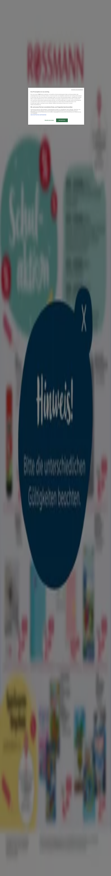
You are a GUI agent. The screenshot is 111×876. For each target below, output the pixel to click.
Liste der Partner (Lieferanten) (38, 114)
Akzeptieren (62, 120)
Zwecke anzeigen (49, 120)
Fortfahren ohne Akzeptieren (77, 89)
